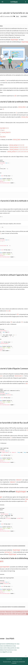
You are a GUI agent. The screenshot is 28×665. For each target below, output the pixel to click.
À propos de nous (7, 661)
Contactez (14, 663)
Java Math (24, 16)
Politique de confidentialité (18, 661)
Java (17, 16)
